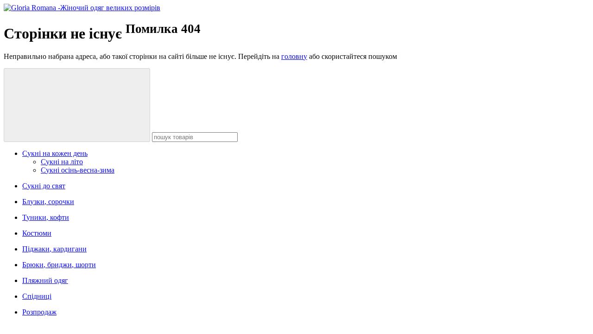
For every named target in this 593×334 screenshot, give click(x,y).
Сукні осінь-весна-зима (77, 170)
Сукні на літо (62, 162)
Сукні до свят (43, 186)
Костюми (36, 233)
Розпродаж (39, 312)
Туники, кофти (45, 217)
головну (294, 56)
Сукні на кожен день (55, 153)
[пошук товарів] (77, 105)
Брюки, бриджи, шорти (59, 265)
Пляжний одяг (45, 280)
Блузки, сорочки (48, 202)
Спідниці (36, 296)
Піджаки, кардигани (54, 249)
